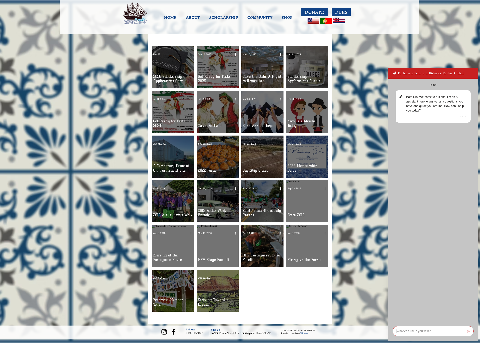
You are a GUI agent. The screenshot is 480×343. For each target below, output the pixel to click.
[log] (433, 201)
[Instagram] (164, 331)
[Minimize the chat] (470, 73)
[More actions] (192, 54)
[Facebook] (173, 331)
